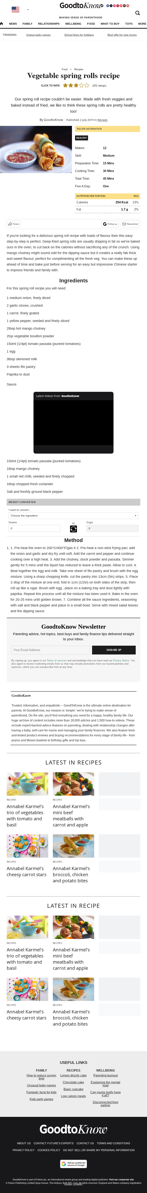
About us (24, 1143)
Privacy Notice (121, 660)
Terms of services (57, 660)
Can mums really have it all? (105, 1094)
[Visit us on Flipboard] (121, 5)
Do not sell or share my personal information (99, 1150)
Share (16, 224)
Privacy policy (23, 1150)
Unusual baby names (41, 1085)
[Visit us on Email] (124, 5)
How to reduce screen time (41, 1077)
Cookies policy (49, 1150)
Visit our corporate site (121, 1179)
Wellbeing (73, 23)
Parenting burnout (105, 1075)
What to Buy (110, 23)
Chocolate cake (73, 1082)
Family (27, 23)
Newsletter (133, 224)
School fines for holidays (79, 34)
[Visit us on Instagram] (114, 5)
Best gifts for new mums (122, 34)
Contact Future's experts (54, 1143)
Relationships (49, 23)
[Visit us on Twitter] (111, 5)
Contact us (85, 1143)
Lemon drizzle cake (73, 1075)
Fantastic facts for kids (41, 1092)
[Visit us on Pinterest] (117, 5)
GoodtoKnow (53, 120)
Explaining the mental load (105, 1084)
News (13, 23)
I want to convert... (20, 509)
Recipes (78, 69)
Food (91, 23)
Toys (128, 23)
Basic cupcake (73, 1089)
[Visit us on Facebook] (107, 5)
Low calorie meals (73, 1096)
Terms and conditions (113, 1143)
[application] (73, 422)
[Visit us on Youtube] (127, 5)
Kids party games (41, 1099)
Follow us (112, 224)
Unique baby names (38, 34)
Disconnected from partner (105, 1104)
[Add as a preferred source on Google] (73, 1164)
